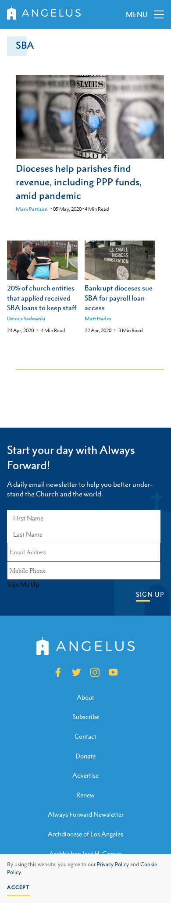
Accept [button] (18, 887)
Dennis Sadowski (26, 318)
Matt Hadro (98, 318)
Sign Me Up (23, 584)
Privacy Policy (113, 864)
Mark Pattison (32, 209)
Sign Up (150, 594)
